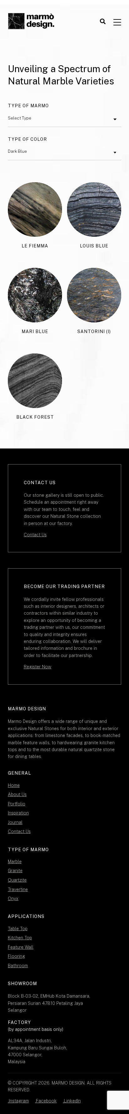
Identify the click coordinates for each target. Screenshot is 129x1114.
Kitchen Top (20, 937)
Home (14, 785)
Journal (15, 822)
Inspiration (18, 812)
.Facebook (46, 1100)
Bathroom (18, 965)
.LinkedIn (72, 1100)
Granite (15, 870)
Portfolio (16, 803)
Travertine (18, 889)
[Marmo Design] (31, 22)
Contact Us (35, 534)
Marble (15, 861)
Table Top (18, 928)
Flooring (16, 956)
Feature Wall (21, 947)
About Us (17, 794)
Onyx (13, 898)
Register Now (37, 666)
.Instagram (18, 1100)
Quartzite (17, 880)
